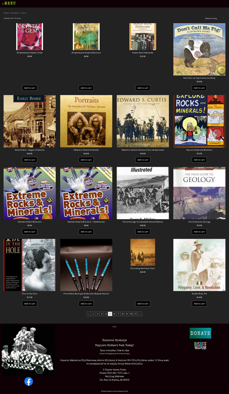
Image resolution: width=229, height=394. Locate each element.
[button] (9, 4)
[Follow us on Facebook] (28, 385)
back (114, 327)
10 (131, 313)
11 (136, 313)
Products (15, 13)
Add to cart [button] (29, 87)
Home (6, 13)
